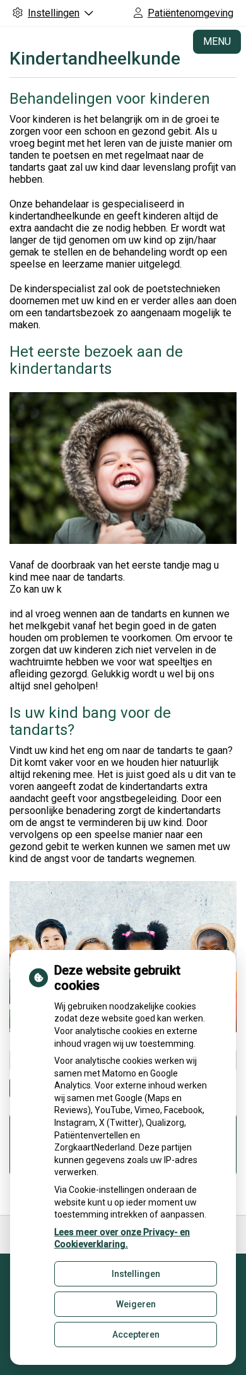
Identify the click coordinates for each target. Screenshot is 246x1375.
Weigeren (136, 1304)
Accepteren (136, 1334)
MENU (217, 41)
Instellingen (136, 1274)
